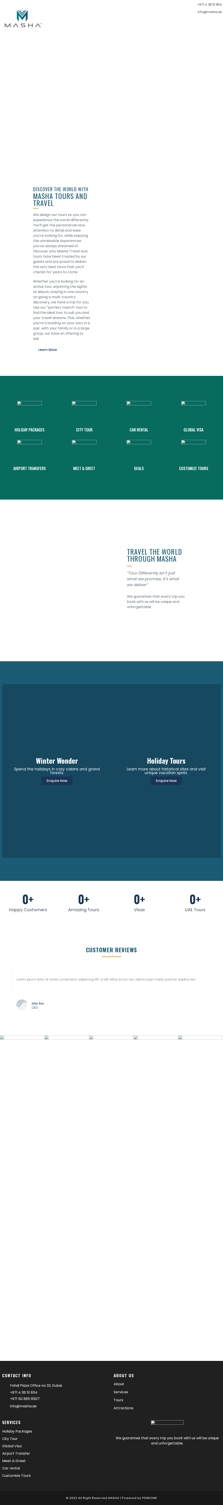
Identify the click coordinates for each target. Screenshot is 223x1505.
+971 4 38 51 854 (209, 4)
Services (121, 1392)
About (119, 1384)
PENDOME (149, 1498)
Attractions (123, 1408)
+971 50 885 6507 (25, 1398)
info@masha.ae (210, 12)
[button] (201, 23)
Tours (118, 1400)
